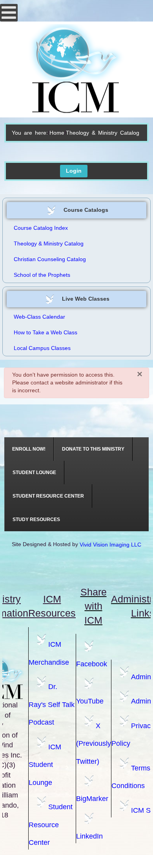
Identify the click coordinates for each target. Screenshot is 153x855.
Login (74, 171)
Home (56, 133)
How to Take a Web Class (45, 332)
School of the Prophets (42, 275)
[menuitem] (29, 449)
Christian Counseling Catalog (50, 259)
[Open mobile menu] (9, 13)
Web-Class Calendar (39, 317)
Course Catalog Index (41, 228)
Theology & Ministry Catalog (49, 243)
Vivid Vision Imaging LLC (110, 544)
